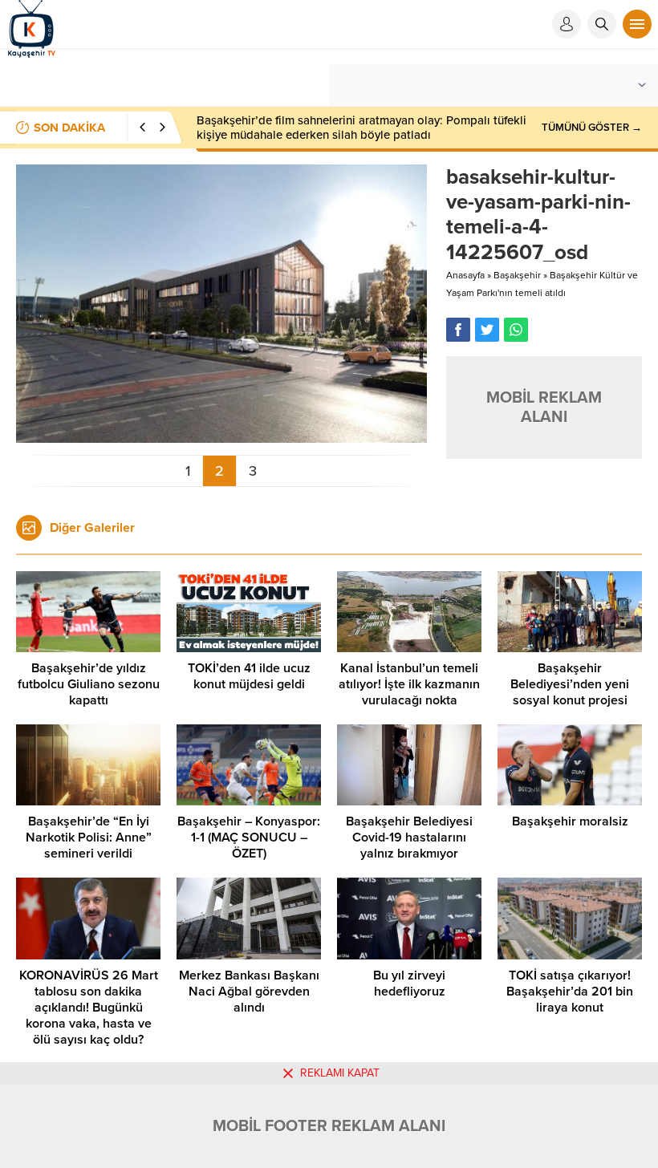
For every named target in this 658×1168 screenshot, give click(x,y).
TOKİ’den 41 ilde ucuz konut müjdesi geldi (249, 676)
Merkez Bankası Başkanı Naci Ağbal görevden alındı (249, 991)
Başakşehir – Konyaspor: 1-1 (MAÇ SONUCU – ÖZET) (248, 837)
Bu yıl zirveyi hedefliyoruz (409, 983)
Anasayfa (465, 275)
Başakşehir (517, 275)
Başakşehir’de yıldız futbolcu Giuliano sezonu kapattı (89, 684)
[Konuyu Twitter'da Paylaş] (487, 330)
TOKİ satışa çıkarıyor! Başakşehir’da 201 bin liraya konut (569, 991)
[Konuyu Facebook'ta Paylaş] (458, 330)
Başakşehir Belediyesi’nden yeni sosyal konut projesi (569, 684)
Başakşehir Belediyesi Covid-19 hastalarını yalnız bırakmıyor (409, 837)
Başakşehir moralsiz (570, 821)
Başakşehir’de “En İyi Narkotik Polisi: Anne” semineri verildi (89, 837)
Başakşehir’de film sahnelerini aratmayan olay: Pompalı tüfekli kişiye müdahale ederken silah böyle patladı (361, 127)
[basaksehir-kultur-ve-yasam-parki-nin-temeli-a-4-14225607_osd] (221, 436)
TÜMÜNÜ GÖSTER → (592, 127)
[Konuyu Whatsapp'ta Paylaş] (516, 330)
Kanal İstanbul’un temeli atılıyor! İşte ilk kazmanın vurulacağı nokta (409, 684)
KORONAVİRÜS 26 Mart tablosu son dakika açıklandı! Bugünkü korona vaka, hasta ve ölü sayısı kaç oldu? (88, 1007)
